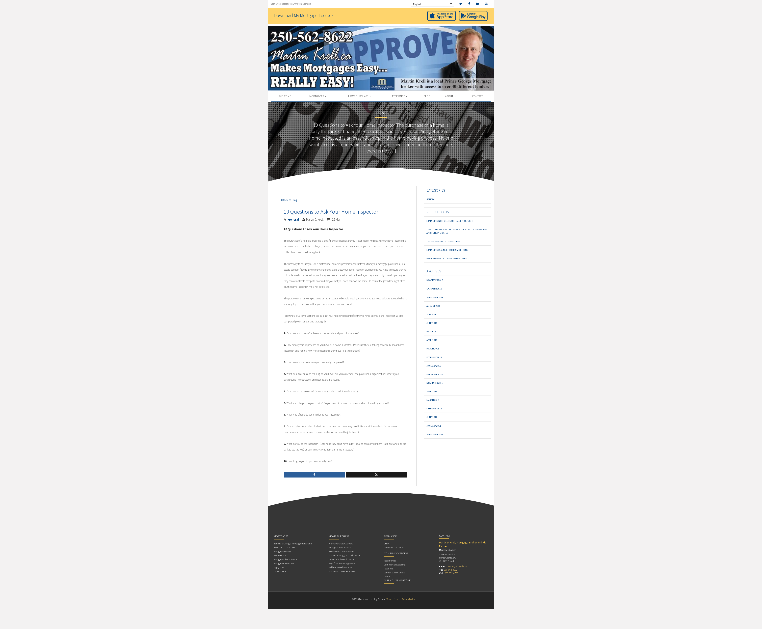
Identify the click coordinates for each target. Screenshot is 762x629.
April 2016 (431, 340)
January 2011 (433, 425)
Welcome (285, 96)
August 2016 (433, 305)
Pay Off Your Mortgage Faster (342, 563)
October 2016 (434, 288)
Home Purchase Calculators (342, 571)
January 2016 (433, 365)
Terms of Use (392, 599)
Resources (388, 568)
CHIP (386, 543)
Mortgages (316, 96)
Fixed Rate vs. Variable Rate (341, 551)
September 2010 (434, 434)
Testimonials (390, 560)
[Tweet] (376, 475)
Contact (477, 96)
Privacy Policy (408, 599)
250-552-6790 (451, 573)
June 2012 (431, 417)
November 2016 (434, 280)
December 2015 (434, 374)
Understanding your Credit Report (345, 555)
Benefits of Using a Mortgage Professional (293, 543)
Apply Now (279, 567)
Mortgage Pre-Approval (340, 547)
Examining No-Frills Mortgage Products (449, 220)
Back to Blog (289, 200)
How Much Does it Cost (284, 547)
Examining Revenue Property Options (447, 249)
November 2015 (434, 382)
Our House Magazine (397, 580)
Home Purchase (358, 96)
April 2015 (431, 391)
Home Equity (280, 555)
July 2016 (431, 314)
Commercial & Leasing (394, 564)
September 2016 (434, 297)
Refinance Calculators (394, 547)
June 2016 (431, 322)
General (293, 219)
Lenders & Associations (394, 572)
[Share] (314, 475)
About (449, 96)
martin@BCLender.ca (457, 566)
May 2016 (431, 331)
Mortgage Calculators (284, 563)
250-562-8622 (450, 569)
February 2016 (434, 357)
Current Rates (280, 571)
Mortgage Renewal (282, 551)
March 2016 (432, 348)
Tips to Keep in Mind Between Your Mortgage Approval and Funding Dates (457, 231)
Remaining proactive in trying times (446, 258)
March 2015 (432, 399)
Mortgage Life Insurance (285, 559)
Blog (427, 96)
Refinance (398, 96)
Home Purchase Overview (341, 543)
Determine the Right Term (341, 559)
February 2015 (434, 408)
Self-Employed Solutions (340, 567)
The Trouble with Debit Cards (443, 241)
